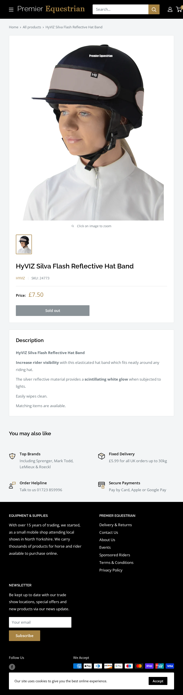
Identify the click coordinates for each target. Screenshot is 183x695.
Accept (158, 681)
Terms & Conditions (116, 562)
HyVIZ (20, 278)
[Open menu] (11, 9)
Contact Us (108, 532)
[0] (179, 9)
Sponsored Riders (114, 554)
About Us (107, 539)
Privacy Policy (111, 570)
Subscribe (24, 635)
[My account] (170, 9)
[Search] (154, 9)
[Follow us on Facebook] (12, 666)
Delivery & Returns (115, 524)
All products (32, 27)
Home (13, 27)
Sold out (52, 310)
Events (105, 547)
